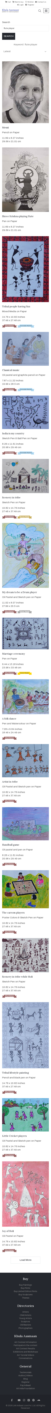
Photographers (25, 1328)
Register (30, 5)
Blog (25, 1379)
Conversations (25, 1358)
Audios (21, 1376)
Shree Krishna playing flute (18, 216)
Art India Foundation (25, 1388)
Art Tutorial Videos (25, 1355)
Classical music (10, 370)
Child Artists (25, 1315)
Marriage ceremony (13, 653)
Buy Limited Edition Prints (25, 1291)
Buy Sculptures (26, 1295)
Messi (5, 127)
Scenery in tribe (11, 497)
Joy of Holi (8, 1231)
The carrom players (13, 912)
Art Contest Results (25, 1349)
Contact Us (41, 2)
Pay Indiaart (25, 1385)
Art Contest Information (25, 1342)
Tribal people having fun (16, 306)
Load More (25, 1260)
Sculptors (25, 1322)
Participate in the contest (25, 1345)
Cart (9, 2)
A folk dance (9, 718)
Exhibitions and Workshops (25, 1352)
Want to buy (19, 2)
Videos (29, 1376)
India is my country (13, 433)
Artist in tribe (10, 781)
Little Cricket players (14, 1135)
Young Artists (25, 1318)
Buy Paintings (25, 1285)
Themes (25, 1298)
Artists (25, 1312)
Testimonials (25, 1372)
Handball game (10, 844)
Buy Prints (25, 1288)
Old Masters (25, 1325)
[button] (39, 11)
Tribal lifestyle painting (15, 1072)
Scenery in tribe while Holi (17, 976)
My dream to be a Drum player (19, 592)
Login (21, 5)
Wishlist (30, 2)
